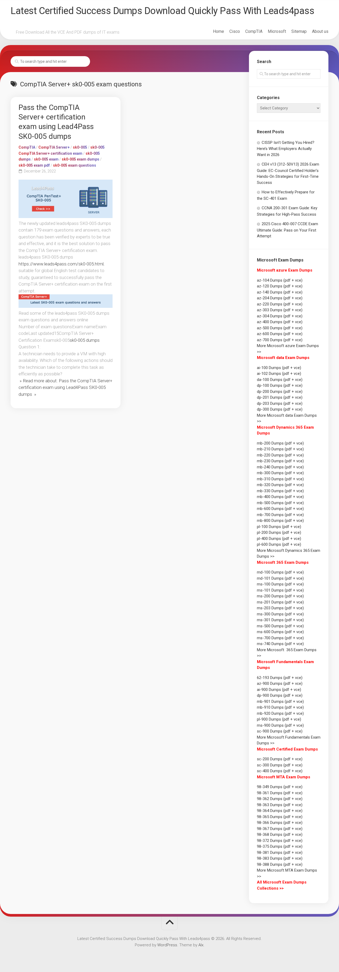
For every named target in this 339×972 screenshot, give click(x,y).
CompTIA (253, 31)
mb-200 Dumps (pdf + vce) (280, 443)
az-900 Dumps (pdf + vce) (279, 683)
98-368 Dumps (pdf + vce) (279, 834)
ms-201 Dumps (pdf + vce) (280, 602)
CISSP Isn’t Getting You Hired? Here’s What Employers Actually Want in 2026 (285, 148)
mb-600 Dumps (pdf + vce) (280, 508)
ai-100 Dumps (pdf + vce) (279, 367)
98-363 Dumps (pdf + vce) (279, 804)
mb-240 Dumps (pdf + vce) (280, 467)
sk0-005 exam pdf (34, 165)
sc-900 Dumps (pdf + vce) (279, 731)
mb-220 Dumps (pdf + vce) (280, 455)
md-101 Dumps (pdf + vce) (280, 578)
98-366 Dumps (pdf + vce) (279, 822)
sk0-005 (80, 147)
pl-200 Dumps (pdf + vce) (279, 532)
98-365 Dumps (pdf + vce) (279, 816)
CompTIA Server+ (54, 147)
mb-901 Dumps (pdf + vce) (280, 701)
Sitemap (299, 31)
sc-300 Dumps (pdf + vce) (279, 765)
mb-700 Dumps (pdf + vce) (280, 514)
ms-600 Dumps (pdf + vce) (280, 631)
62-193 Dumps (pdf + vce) (279, 677)
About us (320, 31)
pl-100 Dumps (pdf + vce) (279, 526)
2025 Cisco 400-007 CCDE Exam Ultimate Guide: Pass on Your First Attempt (287, 229)
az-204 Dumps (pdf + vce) (279, 298)
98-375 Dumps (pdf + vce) (279, 846)
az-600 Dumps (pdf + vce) (279, 333)
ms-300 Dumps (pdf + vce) (280, 614)
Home (218, 31)
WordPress (167, 945)
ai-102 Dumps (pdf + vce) (279, 373)
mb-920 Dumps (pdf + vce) (280, 713)
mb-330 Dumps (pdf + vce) (280, 491)
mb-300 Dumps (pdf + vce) (280, 473)
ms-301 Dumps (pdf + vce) (280, 620)
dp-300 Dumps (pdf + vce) (279, 409)
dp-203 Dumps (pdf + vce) (279, 403)
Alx (200, 945)
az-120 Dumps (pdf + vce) (279, 286)
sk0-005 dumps (85, 340)
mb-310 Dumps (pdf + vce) (280, 479)
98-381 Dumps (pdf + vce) (279, 852)
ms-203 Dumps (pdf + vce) (280, 608)
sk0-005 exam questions (74, 165)
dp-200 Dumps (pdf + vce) (279, 391)
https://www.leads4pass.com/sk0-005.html (61, 264)
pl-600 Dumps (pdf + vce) (279, 544)
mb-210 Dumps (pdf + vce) (280, 449)
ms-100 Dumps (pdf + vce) (280, 584)
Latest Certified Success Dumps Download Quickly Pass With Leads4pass (162, 10)
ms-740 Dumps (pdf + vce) (280, 643)
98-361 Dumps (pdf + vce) (279, 793)
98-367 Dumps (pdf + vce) (279, 828)
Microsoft (277, 31)
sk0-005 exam (46, 159)
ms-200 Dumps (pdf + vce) (280, 596)
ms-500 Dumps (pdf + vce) (280, 626)
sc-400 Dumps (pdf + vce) (279, 771)
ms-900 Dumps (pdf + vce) (280, 725)
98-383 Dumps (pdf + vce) (279, 858)
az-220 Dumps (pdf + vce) (279, 304)
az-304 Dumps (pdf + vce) (279, 316)
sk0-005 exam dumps (80, 159)
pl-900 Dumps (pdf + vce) (279, 719)
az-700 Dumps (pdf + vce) (279, 340)
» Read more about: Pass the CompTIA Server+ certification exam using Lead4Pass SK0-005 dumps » (65, 387)
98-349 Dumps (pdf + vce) (279, 786)
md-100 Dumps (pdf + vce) (280, 572)
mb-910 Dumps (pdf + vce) (280, 707)
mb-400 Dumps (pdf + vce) (280, 496)
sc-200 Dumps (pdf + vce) (279, 759)
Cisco (234, 31)
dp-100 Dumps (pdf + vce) (279, 385)
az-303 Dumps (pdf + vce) (279, 310)
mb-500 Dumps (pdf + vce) (280, 502)
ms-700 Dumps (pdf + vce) (280, 638)
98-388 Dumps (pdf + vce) (279, 864)
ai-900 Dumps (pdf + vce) (279, 689)
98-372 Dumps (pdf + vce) (279, 840)
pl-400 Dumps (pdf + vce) (279, 538)
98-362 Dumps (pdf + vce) (279, 798)
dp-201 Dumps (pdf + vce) (279, 397)
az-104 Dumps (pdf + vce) (279, 280)
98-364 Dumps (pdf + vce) (279, 810)
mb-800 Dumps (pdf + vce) (280, 520)
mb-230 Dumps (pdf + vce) (280, 461)
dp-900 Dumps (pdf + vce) (279, 695)
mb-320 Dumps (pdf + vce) (280, 484)
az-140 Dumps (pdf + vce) (279, 292)
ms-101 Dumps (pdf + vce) (280, 590)
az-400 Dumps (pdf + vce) (279, 321)
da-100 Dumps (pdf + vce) (279, 379)
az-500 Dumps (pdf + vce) (279, 328)
